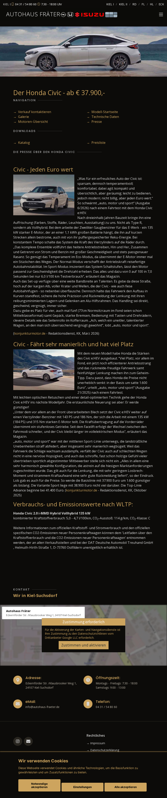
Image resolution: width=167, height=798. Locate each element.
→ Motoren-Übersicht (30, 121)
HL (152, 4)
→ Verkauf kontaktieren (32, 112)
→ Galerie (21, 116)
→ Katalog (21, 142)
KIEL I (110, 4)
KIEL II (123, 4)
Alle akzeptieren (125, 787)
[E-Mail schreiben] (28, 741)
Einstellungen (82, 787)
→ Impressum (96, 743)
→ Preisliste (96, 142)
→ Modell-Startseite (102, 112)
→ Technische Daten (103, 116)
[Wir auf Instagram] (17, 741)
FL (143, 4)
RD (134, 4)
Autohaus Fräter (33, 14)
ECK (161, 4)
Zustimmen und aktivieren (83, 645)
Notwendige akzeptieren (39, 785)
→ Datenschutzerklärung (103, 750)
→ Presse (94, 121)
